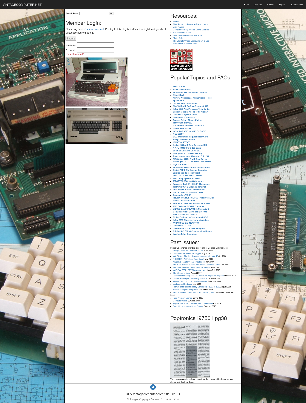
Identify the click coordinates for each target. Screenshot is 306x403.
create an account (94, 29)
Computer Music (180, 301)
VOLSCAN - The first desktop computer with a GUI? (195, 256)
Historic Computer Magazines (186, 290)
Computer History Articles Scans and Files (191, 30)
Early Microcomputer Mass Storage (188, 306)
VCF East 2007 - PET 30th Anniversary (190, 270)
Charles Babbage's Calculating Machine (190, 278)
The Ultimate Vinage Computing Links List (191, 41)
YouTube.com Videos (182, 32)
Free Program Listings (182, 298)
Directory (258, 4)
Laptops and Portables (182, 284)
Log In (282, 4)
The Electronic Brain (181, 273)
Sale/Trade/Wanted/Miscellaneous (187, 35)
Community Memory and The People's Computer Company (198, 276)
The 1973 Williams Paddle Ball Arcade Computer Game (196, 265)
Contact (270, 4)
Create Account (296, 4)
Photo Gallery (179, 38)
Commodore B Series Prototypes (187, 253)
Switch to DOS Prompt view (185, 44)
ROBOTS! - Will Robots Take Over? (188, 259)
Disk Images (178, 27)
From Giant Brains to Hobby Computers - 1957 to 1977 (196, 287)
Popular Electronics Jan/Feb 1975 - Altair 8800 (193, 303)
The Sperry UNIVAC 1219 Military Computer (192, 267)
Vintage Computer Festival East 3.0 (188, 251)
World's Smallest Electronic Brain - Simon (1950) (193, 292)
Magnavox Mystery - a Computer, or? (189, 262)
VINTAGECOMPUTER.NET (22, 4)
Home (246, 4)
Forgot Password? (75, 54)
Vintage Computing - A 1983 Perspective (190, 281)
